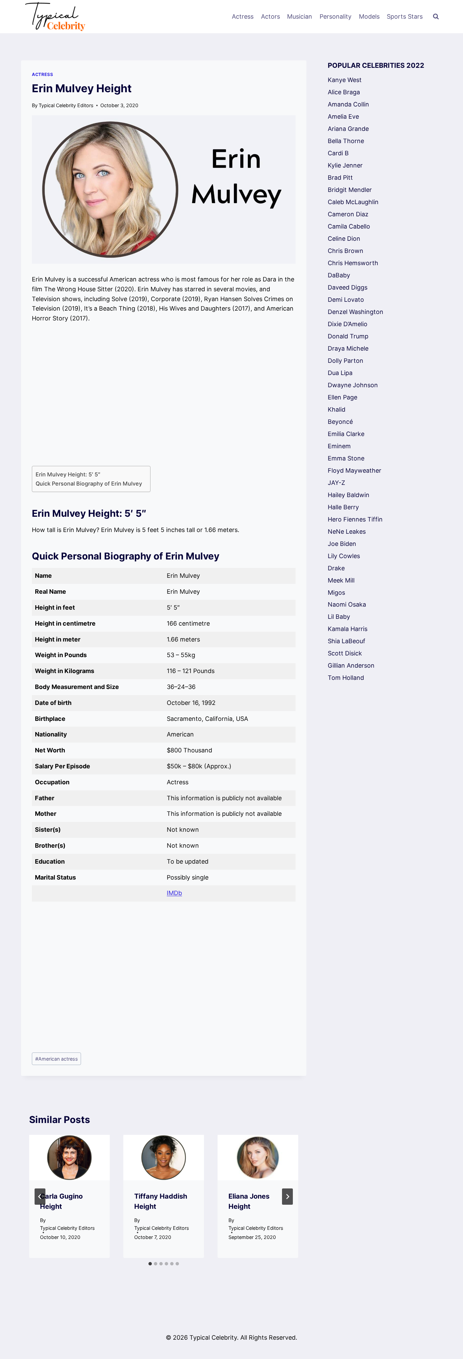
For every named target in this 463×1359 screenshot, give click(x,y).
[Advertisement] (164, 394)
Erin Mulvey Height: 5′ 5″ (69, 474)
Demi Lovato (346, 299)
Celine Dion (344, 238)
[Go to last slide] (40, 1196)
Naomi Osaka (347, 604)
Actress (243, 16)
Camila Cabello (349, 226)
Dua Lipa (340, 372)
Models (369, 16)
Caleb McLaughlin (353, 201)
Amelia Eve (343, 116)
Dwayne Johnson (353, 385)
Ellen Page (342, 397)
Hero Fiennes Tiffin (355, 519)
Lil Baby (339, 616)
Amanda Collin (348, 104)
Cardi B (338, 153)
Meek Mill (341, 580)
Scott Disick (345, 653)
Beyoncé (340, 421)
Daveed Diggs (347, 287)
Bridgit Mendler (350, 189)
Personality (335, 16)
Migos (336, 592)
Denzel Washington (355, 311)
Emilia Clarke (346, 433)
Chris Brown (345, 250)
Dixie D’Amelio (347, 324)
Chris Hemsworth (353, 263)
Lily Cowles (344, 555)
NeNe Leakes (347, 531)
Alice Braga (344, 92)
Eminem (339, 446)
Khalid (336, 409)
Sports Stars (405, 16)
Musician (299, 16)
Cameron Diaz (348, 214)
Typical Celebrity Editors (66, 105)
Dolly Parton (345, 360)
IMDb (174, 893)
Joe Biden (342, 543)
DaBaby (339, 275)
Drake (336, 568)
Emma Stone (346, 458)
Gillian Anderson (351, 665)
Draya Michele (348, 348)
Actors (270, 16)
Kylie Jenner (345, 165)
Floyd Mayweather (354, 470)
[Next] (287, 1196)
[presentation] (69, 1157)
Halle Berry (343, 507)
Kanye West (345, 79)
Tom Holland (346, 677)
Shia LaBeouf (346, 641)
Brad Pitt (340, 177)
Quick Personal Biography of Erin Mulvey (89, 483)
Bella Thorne (346, 140)
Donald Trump (348, 336)
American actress (56, 1059)
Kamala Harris (347, 628)
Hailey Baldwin (348, 494)
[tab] (150, 1263)
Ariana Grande (348, 128)
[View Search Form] (436, 17)
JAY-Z (336, 482)
